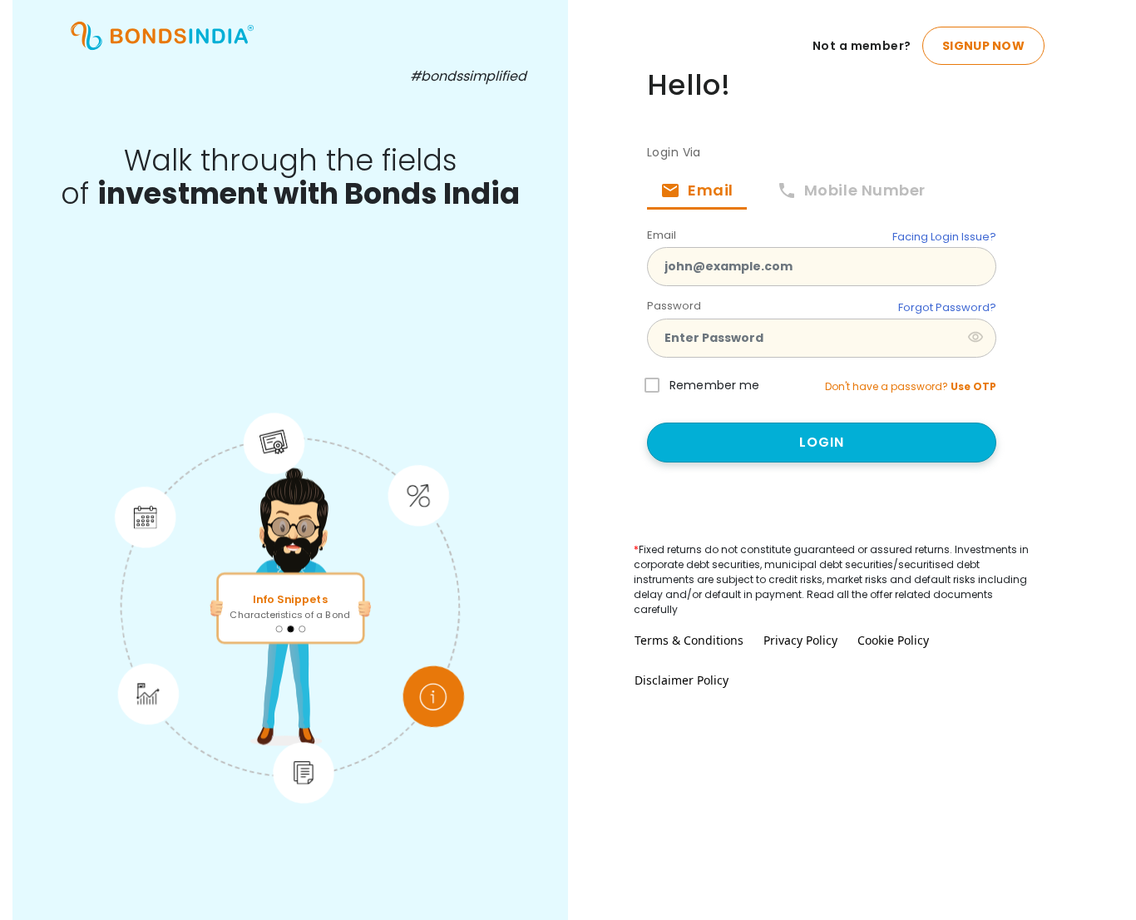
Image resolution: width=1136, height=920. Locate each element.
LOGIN (822, 442)
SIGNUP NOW (983, 45)
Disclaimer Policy (682, 680)
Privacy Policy (800, 640)
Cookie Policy (893, 640)
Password (674, 306)
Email (661, 235)
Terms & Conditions (689, 640)
